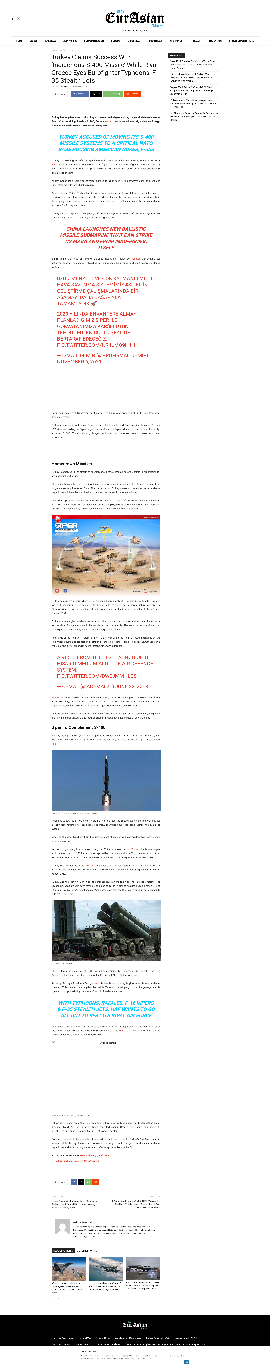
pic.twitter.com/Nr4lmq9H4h (96, 345)
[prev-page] (53, 1299)
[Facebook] (13, 19)
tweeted (135, 258)
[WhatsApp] (88, 1182)
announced (58, 164)
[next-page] (58, 1299)
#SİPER (133, 285)
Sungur (56, 697)
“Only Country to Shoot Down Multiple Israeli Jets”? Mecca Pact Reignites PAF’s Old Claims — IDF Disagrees (193, 103)
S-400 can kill (134, 849)
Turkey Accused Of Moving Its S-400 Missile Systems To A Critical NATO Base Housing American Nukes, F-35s (106, 143)
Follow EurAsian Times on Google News (77, 1161)
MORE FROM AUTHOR (87, 1251)
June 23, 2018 (131, 686)
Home (54, 50)
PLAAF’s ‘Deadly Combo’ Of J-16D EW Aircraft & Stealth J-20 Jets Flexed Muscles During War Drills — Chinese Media (135, 1204)
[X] (18, 19)
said (97, 983)
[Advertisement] (105, 107)
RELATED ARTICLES (63, 1251)
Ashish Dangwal (61, 86)
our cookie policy (144, 1358)
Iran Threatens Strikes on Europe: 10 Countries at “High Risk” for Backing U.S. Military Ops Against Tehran (194, 116)
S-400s (89, 865)
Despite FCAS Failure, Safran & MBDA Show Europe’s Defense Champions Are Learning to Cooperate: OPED (143, 1285)
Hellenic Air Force (129, 1030)
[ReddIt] (95, 1182)
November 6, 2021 (79, 362)
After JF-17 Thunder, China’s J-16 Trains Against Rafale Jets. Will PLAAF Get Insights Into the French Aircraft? (194, 64)
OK (187, 1362)
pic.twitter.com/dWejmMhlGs (97, 676)
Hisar (126, 600)
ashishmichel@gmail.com (94, 1155)
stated (108, 121)
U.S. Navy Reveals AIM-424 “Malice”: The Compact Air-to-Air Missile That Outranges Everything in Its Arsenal (105, 1286)
